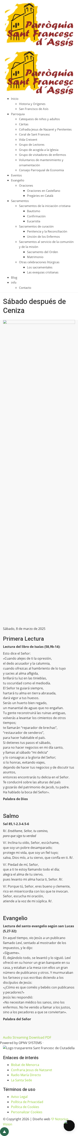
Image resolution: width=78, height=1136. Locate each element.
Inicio (14, 99)
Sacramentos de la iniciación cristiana (44, 206)
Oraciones (26, 185)
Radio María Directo (26, 1075)
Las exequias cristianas (42, 272)
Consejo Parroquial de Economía (41, 170)
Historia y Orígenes (32, 104)
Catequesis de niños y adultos (39, 119)
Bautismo (33, 211)
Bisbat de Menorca (25, 1065)
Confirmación (36, 216)
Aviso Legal (19, 1096)
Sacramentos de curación (36, 226)
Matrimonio (35, 257)
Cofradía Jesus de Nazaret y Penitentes (45, 129)
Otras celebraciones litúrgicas (39, 262)
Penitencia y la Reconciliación (47, 231)
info (13, 282)
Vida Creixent (28, 140)
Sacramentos (20, 201)
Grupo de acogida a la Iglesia (38, 150)
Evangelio (17, 180)
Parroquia (18, 114)
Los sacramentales (39, 267)
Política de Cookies (25, 1107)
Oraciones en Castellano (43, 191)
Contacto (25, 288)
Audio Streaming (15, 1037)
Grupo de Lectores (31, 144)
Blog (14, 277)
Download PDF (40, 1037)
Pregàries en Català (40, 196)
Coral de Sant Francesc (34, 134)
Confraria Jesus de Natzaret (31, 1070)
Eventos (16, 175)
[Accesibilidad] (69, 1125)
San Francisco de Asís (33, 109)
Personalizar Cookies (26, 1112)
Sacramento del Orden (42, 252)
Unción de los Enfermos (43, 236)
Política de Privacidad (27, 1102)
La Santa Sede (21, 1080)
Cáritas (23, 124)
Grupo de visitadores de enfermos (42, 155)
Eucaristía (33, 221)
